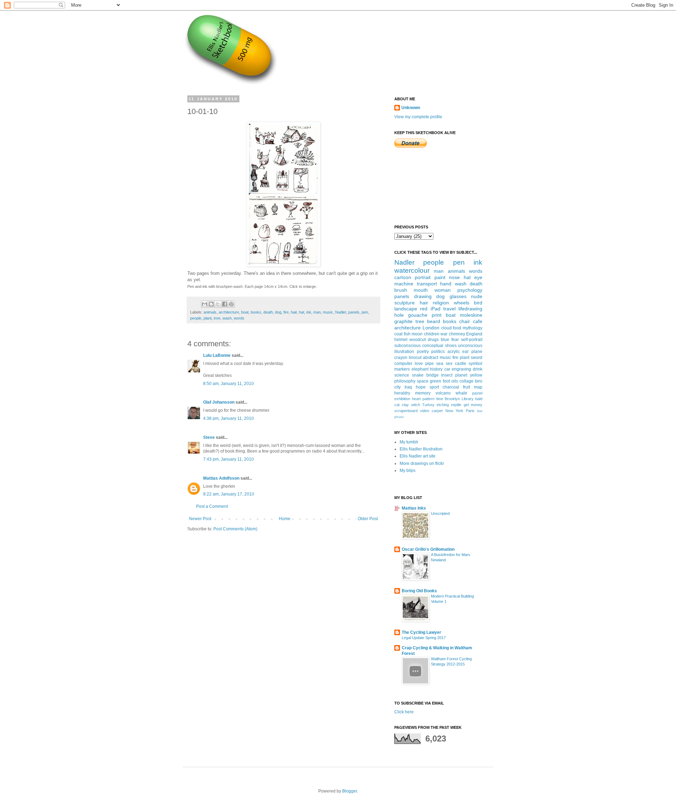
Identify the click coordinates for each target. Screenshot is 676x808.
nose (454, 277)
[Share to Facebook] (224, 304)
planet (461, 375)
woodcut (417, 339)
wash (227, 318)
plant (208, 318)
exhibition (402, 399)
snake (418, 375)
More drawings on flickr (422, 463)
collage (466, 381)
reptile (456, 405)
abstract (430, 357)
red (423, 308)
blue (445, 339)
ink (308, 312)
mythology (472, 328)
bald (478, 399)
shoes (451, 345)
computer (403, 363)
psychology (469, 290)
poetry (423, 351)
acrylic (453, 351)
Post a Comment (212, 506)
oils (454, 381)
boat (245, 312)
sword (476, 357)
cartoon (402, 277)
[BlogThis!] (211, 304)
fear (455, 339)
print (437, 315)
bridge (432, 375)
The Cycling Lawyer (421, 632)
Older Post (368, 518)
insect (446, 375)
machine (403, 283)
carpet (437, 411)
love (419, 363)
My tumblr (409, 442)
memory (423, 393)
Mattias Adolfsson (221, 478)
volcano (443, 393)
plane (476, 351)
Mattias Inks (414, 508)
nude (476, 296)
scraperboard (406, 411)
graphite (403, 321)
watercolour (412, 270)
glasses (458, 296)
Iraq (408, 387)
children (431, 334)
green (435, 381)
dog (278, 312)
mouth (421, 290)
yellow (476, 375)
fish (407, 334)
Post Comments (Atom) (235, 528)
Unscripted (440, 513)
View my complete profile (418, 116)
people (195, 318)
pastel (477, 393)
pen (365, 312)
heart (416, 399)
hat (301, 312)
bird (478, 302)
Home (284, 518)
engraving (461, 369)
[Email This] (204, 304)
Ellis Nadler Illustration (421, 449)
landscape (405, 308)
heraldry (402, 393)
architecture (229, 312)
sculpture (404, 302)
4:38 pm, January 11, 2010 (228, 418)
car (447, 369)
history (436, 369)
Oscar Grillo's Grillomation (428, 549)
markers (402, 369)
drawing (423, 296)
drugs (433, 339)
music (328, 312)
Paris (470, 411)
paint (439, 277)
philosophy (404, 381)
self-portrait (471, 339)
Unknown (410, 107)
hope (421, 387)
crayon (400, 357)
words (239, 318)
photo (399, 417)
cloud (446, 328)
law (479, 411)
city (397, 387)
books (256, 312)
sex (449, 363)
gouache (417, 315)
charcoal (451, 387)
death (268, 312)
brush (400, 290)
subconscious (407, 345)
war (443, 334)
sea (439, 363)
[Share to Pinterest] (231, 304)
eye (478, 277)
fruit (466, 387)
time (439, 399)
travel (449, 308)
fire (286, 312)
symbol (475, 363)
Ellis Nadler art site (418, 456)
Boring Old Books (419, 590)
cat (397, 405)
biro (478, 381)
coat (398, 334)
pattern (428, 399)
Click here (404, 711)
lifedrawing (470, 308)
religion (441, 302)
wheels (461, 302)
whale (461, 393)
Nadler (340, 312)
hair (294, 312)
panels (353, 312)
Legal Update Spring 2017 (424, 638)
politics (438, 351)
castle (460, 363)
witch (415, 405)
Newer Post (200, 518)
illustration (404, 351)
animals (210, 312)
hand (445, 283)
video (424, 411)
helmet (400, 339)
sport (434, 387)
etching (443, 405)
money (476, 405)
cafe (477, 321)
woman (442, 290)
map (478, 387)
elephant (420, 369)
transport (427, 283)
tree (217, 318)
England (474, 334)
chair (464, 321)
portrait (423, 277)
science (401, 375)
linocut (415, 357)
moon (417, 334)
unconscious (470, 345)
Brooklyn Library (459, 399)
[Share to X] (217, 304)
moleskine (471, 315)
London (431, 327)
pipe (429, 363)
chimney (457, 334)
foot (446, 381)
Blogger (349, 791)
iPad (435, 308)
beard (433, 321)
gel (466, 405)
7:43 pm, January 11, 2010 (228, 459)
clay (405, 405)
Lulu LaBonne (217, 355)
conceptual (432, 345)
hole (399, 315)
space (422, 381)
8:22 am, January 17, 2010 (228, 494)
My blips (407, 470)
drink (477, 369)
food (457, 328)
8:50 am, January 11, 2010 (228, 383)
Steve (209, 437)
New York (454, 411)
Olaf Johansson (218, 402)
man (317, 312)
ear (465, 351)
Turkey (428, 405)
